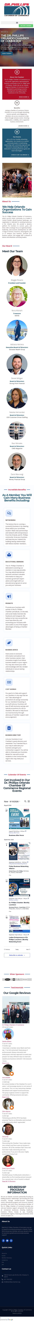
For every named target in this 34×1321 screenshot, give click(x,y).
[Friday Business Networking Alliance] (19, 851)
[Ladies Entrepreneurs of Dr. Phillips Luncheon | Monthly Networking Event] (19, 924)
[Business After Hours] (19, 818)
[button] (17, 22)
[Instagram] (11, 1240)
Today (17, 949)
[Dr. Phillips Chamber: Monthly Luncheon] (19, 887)
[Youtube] (7, 1240)
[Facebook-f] (3, 1240)
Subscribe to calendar (16, 955)
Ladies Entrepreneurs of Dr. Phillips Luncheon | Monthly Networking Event (18, 939)
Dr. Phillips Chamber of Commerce (13, 1025)
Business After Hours (16, 835)
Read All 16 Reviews (8, 1181)
